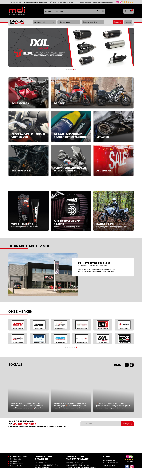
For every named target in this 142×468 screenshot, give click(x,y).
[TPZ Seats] (124, 338)
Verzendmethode (16, 463)
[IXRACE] (124, 324)
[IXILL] (102, 338)
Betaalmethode (16, 466)
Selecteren (118, 22)
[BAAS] (39, 338)
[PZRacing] (81, 324)
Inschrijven (126, 424)
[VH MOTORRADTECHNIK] (81, 338)
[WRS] (39, 324)
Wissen (128, 22)
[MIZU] (17, 324)
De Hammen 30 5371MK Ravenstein (110, 461)
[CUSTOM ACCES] (60, 324)
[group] (71, 47)
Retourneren (15, 461)
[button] (66, 69)
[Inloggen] (125, 11)
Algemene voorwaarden (19, 457)
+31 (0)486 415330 (109, 466)
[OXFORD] (60, 338)
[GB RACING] (17, 338)
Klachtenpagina (16, 459)
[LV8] (102, 324)
